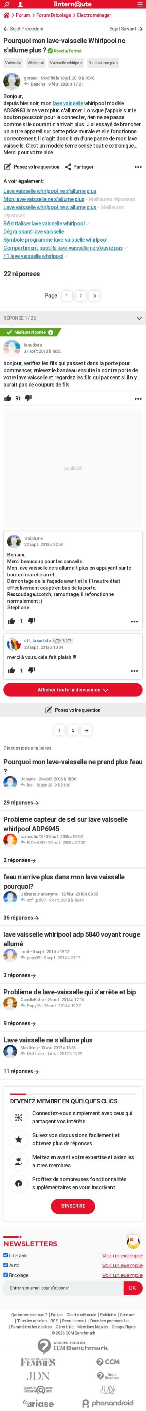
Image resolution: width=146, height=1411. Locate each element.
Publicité (108, 1315)
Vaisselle (13, 63)
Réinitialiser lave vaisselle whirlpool (44, 223)
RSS (54, 1321)
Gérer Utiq (64, 1327)
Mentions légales (92, 1327)
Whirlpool (36, 63)
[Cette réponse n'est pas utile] (28, 398)
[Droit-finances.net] (108, 1376)
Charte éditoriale (81, 1315)
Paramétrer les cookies (31, 1327)
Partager (83, 167)
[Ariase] (38, 1403)
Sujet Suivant (122, 28)
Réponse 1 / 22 (19, 318)
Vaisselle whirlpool (66, 63)
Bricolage (18, 1275)
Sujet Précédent (27, 28)
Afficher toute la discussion (70, 689)
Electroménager (94, 15)
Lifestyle (17, 1256)
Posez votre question (36, 167)
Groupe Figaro (124, 1327)
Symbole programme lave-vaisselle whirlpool (55, 240)
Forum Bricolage (53, 15)
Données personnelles (110, 1321)
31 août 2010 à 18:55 (42, 351)
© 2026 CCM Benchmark (73, 1333)
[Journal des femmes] (38, 1362)
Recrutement (74, 1321)
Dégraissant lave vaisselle (33, 231)
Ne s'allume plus (103, 63)
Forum (23, 15)
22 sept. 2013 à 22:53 (43, 544)
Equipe (57, 1315)
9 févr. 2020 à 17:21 (65, 84)
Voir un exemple (122, 1255)
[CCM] (108, 1362)
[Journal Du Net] (38, 1376)
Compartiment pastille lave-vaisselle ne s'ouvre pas (63, 248)
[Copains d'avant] (38, 1390)
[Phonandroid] (108, 1403)
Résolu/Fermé (67, 50)
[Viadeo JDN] (108, 1390)
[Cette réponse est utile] (7, 398)
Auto (14, 1265)
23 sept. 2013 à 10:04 (43, 647)
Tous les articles (32, 1321)
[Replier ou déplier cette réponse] (139, 318)
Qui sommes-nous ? (29, 1315)
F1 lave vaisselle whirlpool (33, 256)
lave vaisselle (68, 103)
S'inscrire (73, 1206)
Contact (127, 1315)
